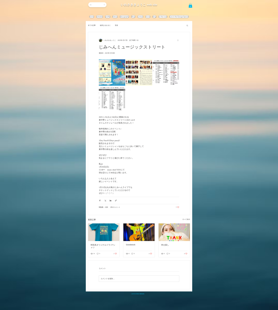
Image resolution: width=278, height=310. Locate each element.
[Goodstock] (139, 232)
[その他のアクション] (178, 40)
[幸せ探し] (174, 232)
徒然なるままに (105, 25)
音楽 (116, 25)
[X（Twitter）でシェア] (105, 200)
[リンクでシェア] (116, 200)
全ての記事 (92, 25)
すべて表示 (186, 219)
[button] (190, 5)
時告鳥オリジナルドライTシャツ (103, 246)
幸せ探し (165, 245)
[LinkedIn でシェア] (110, 200)
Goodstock (130, 245)
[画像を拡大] (112, 72)
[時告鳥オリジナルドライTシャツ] (103, 232)
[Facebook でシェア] (100, 200)
